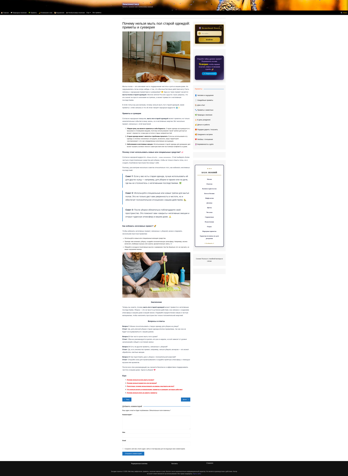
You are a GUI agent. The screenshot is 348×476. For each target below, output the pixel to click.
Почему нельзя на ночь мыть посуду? (140, 380)
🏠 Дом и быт (200, 105)
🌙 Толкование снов (45, 13)
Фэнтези (209, 184)
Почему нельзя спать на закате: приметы (142, 393)
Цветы (209, 207)
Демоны (209, 203)
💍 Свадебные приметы (204, 100)
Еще (88, 12)
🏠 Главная (5, 13)
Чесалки (209, 212)
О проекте (209, 463)
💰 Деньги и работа (202, 125)
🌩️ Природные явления (19, 13)
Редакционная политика (139, 463)
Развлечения (209, 222)
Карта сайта (197, 473)
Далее (185, 399)
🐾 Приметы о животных (204, 110)
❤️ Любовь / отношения (204, 139)
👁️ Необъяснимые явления (75, 13)
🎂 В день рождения (202, 120)
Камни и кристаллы (209, 188)
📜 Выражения (59, 13)
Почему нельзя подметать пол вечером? (142, 383)
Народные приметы (209, 231)
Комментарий (127, 414)
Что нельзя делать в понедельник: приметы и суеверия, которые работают (155, 389)
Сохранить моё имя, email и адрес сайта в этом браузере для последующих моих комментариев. (155, 449)
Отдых (209, 226)
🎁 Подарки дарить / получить (206, 129)
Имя (123, 432)
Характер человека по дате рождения (209, 237)
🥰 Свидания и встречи (204, 134)
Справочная (209, 217)
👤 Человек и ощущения (204, 95)
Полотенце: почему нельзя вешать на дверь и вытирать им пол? (150, 386)
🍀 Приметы (32, 13)
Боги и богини (209, 193)
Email (124, 440)
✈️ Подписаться (209, 73)
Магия (209, 179)
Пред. (128, 399)
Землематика (130, 4)
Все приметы (97, 12)
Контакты (174, 463)
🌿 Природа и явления (203, 115)
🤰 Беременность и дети (204, 144)
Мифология (209, 198)
